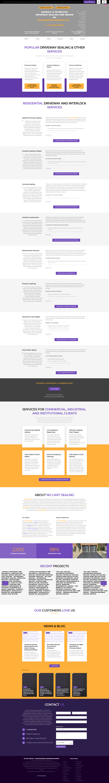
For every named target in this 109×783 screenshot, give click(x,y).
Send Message (61, 746)
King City (65, 772)
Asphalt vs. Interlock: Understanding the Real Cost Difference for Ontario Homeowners (62, 692)
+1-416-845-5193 (31, 729)
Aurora (65, 761)
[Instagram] (106, 5)
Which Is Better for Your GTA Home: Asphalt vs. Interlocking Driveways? (79, 692)
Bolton (65, 763)
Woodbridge (79, 780)
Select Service (59, 726)
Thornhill (78, 770)
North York (79, 761)
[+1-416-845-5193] (24, 729)
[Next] (104, 583)
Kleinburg (65, 774)
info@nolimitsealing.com (33, 734)
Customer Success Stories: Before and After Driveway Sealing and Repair (31, 647)
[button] (68, 7)
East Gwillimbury (67, 767)
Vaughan (78, 778)
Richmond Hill (79, 765)
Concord (65, 765)
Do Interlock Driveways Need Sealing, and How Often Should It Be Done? (28, 692)
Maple (64, 776)
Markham (65, 778)
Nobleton (78, 763)
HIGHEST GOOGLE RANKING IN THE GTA (54, 32)
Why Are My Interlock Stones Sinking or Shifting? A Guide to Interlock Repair (46, 692)
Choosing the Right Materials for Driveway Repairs (76, 646)
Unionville (78, 774)
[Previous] (5, 583)
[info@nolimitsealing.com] (24, 734)
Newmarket (66, 780)
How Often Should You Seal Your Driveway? (53, 646)
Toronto (78, 772)
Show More (48, 135)
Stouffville (78, 767)
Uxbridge (78, 776)
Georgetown (66, 770)
